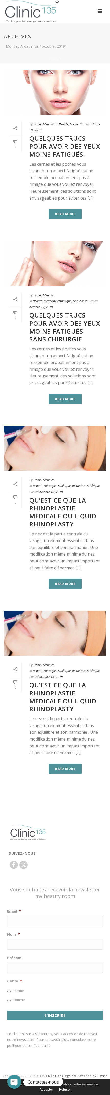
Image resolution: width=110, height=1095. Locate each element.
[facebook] (14, 865)
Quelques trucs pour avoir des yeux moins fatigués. (64, 146)
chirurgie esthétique (57, 486)
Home (54, 59)
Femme (18, 990)
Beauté (63, 124)
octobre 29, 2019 (41, 307)
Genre (14, 981)
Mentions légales (61, 1076)
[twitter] (23, 865)
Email (14, 911)
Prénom (14, 958)
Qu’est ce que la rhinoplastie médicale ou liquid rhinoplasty (62, 512)
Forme (74, 124)
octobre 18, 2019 (51, 492)
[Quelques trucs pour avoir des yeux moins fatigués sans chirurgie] (55, 263)
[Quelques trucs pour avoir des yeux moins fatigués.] (55, 92)
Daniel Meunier (44, 124)
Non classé (80, 301)
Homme (19, 1000)
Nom (13, 934)
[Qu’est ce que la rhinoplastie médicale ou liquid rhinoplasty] (55, 448)
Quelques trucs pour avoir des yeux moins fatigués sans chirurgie (64, 327)
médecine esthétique (57, 301)
